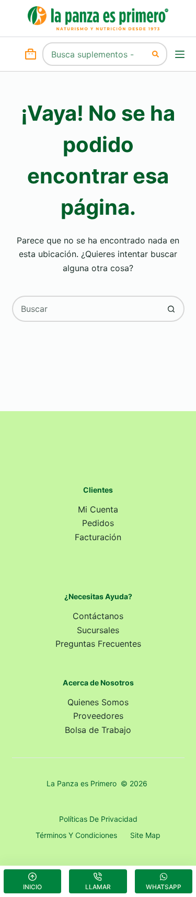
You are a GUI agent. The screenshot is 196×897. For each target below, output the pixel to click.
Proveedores (98, 715)
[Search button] (155, 54)
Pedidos (98, 523)
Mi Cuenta (98, 509)
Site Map (145, 835)
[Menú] (180, 54)
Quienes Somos (98, 702)
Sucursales (98, 630)
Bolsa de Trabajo (98, 730)
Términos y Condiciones (76, 835)
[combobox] (94, 54)
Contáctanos (98, 616)
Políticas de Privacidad (98, 818)
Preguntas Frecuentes (98, 643)
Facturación (98, 537)
